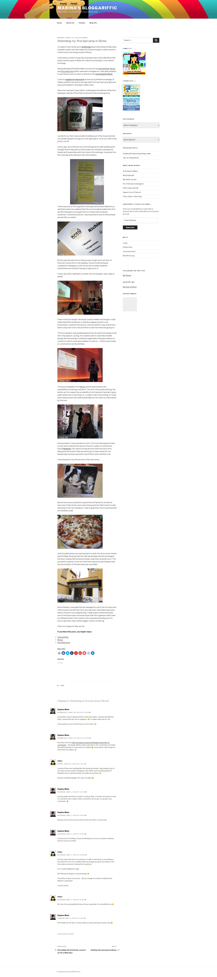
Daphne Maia (63, 709)
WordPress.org (128, 256)
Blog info (93, 23)
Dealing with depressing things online (137, 153)
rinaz (85, 37)
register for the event (74, 79)
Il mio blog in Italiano (130, 171)
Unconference (67, 71)
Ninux (82, 387)
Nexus (112, 69)
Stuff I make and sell (130, 188)
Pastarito (67, 449)
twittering (86, 47)
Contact (82, 23)
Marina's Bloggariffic (87, 7)
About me (70, 23)
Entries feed (127, 247)
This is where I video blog (132, 196)
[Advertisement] (130, 304)
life (63, 685)
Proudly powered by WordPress (68, 972)
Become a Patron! (130, 287)
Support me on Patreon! (132, 192)
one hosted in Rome (103, 74)
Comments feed (129, 251)
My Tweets (127, 275)
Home (59, 23)
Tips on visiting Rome (131, 158)
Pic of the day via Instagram (133, 184)
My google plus (128, 175)
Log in (125, 243)
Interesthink (103, 69)
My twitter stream (130, 179)
